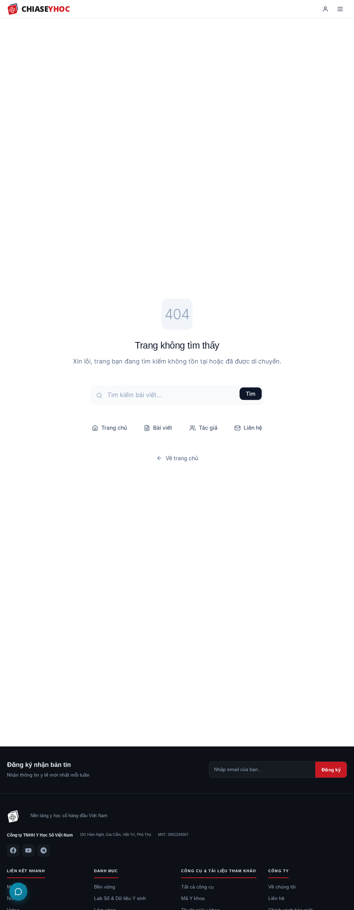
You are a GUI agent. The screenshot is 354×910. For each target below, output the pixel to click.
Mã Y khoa (193, 898)
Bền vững (104, 887)
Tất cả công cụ (197, 887)
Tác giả (208, 427)
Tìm (250, 393)
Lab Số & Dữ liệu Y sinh (120, 898)
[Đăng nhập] (325, 9)
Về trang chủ (182, 458)
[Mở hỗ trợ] (18, 892)
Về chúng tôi (282, 887)
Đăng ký (331, 769)
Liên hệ (253, 427)
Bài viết (162, 427)
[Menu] (340, 9)
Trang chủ (114, 427)
